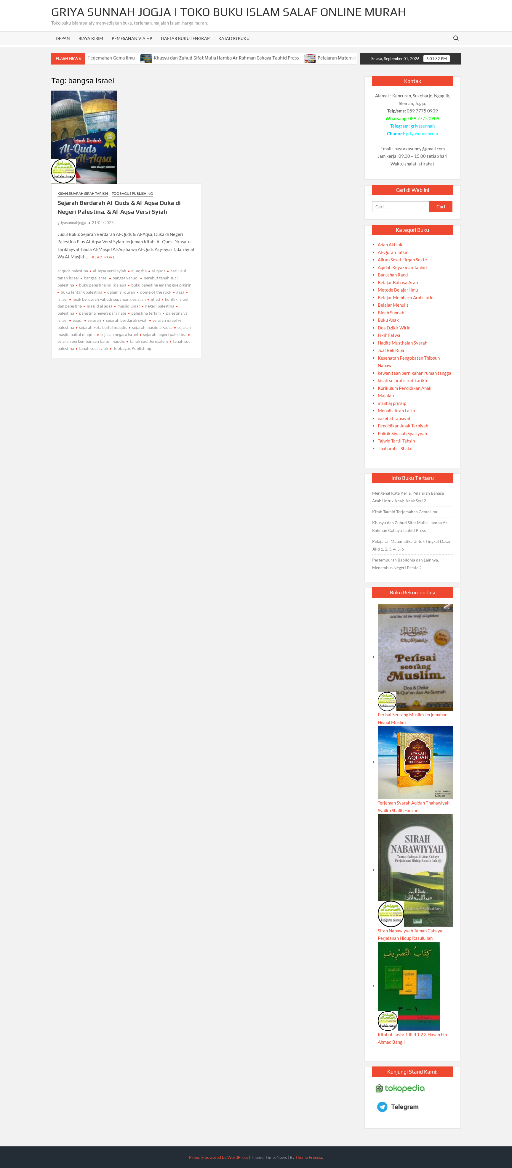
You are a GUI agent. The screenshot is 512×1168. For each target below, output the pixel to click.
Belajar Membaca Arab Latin (405, 297)
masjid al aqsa (99, 305)
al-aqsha (139, 270)
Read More (103, 257)
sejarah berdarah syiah (127, 320)
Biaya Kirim (91, 38)
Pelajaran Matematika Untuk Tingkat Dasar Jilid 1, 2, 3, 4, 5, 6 (411, 545)
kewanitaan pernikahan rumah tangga (414, 373)
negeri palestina (159, 305)
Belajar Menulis (393, 305)
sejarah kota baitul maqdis (103, 327)
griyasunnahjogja (71, 222)
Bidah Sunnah (391, 312)
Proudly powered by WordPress (218, 1157)
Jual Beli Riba (391, 350)
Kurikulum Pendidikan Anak (404, 388)
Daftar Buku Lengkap (185, 38)
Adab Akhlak (390, 244)
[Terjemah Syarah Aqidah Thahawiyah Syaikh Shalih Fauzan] (415, 762)
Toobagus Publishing (132, 193)
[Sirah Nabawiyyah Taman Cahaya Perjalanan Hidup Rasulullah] (415, 870)
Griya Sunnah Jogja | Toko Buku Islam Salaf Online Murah (228, 12)
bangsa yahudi (126, 277)
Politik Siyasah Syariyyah (402, 433)
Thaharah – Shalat (395, 448)
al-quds (158, 270)
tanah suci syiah (93, 348)
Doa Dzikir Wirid (394, 327)
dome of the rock (155, 292)
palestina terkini (146, 313)
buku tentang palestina (81, 292)
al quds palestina (72, 270)
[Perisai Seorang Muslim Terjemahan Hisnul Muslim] (415, 656)
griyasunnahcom (422, 133)
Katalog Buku (233, 38)
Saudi (78, 320)
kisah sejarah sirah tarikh (82, 193)
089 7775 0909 (423, 118)
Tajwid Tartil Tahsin (396, 440)
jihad (155, 299)
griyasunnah (423, 125)
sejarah (94, 320)
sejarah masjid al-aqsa (152, 327)
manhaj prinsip (392, 403)
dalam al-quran (121, 292)
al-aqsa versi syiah (109, 270)
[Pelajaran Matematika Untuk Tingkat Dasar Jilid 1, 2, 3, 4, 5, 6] (287, 57)
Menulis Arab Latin (396, 410)
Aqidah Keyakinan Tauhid (402, 267)
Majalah (386, 395)
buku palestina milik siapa (102, 284)
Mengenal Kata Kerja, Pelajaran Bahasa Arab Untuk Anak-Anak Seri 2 (408, 496)
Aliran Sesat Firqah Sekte (402, 259)
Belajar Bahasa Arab (398, 282)
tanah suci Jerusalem (149, 341)
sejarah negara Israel (119, 334)
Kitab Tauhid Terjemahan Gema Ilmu (405, 511)
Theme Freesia (308, 1157)
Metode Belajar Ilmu (398, 289)
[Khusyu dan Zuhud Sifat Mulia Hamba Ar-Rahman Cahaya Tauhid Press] (123, 57)
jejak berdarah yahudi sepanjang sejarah (109, 299)
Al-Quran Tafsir (393, 252)
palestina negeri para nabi (102, 313)
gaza (180, 292)
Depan (63, 38)
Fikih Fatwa (389, 335)
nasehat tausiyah (394, 418)
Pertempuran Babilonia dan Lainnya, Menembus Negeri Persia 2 (405, 563)
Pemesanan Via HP (132, 38)
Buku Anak (388, 320)
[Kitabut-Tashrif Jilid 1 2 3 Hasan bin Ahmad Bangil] (409, 985)
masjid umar (128, 305)
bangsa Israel (96, 277)
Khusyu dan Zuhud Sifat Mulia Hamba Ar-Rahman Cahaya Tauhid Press (202, 57)
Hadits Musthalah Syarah (402, 342)
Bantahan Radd (393, 274)
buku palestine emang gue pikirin (161, 284)
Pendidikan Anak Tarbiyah (403, 425)
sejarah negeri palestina (164, 334)
